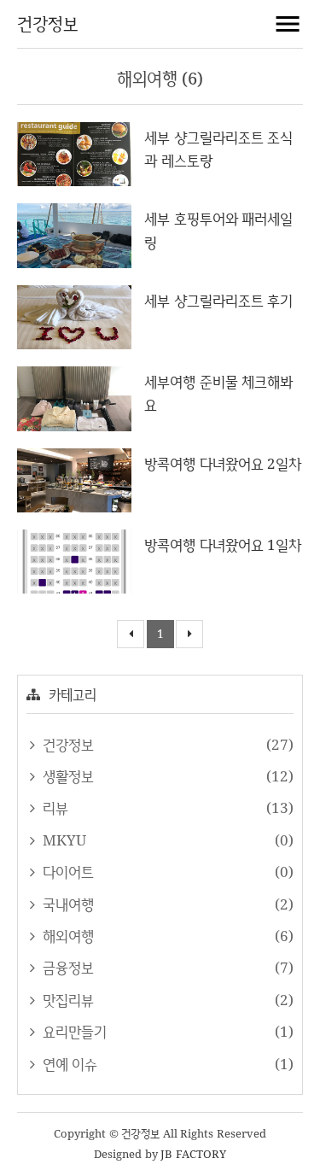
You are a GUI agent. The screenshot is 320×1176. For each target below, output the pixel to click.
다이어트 (66, 871)
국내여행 (66, 904)
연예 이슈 (67, 1064)
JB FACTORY (193, 1153)
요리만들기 (72, 1031)
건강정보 (48, 23)
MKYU (62, 840)
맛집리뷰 (66, 999)
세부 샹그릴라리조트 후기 (218, 300)
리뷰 (53, 807)
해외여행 (66, 935)
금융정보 (66, 967)
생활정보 (66, 776)
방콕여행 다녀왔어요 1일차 (222, 544)
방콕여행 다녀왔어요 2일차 (222, 463)
